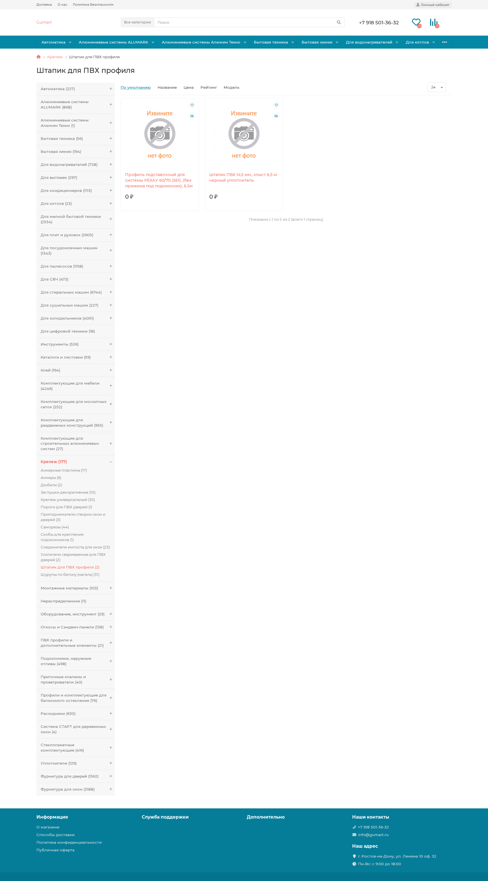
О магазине (47, 827)
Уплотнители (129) (59, 763)
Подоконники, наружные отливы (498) (66, 661)
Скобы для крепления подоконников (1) (62, 537)
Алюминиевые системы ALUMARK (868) (65, 104)
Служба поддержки (165, 817)
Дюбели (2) (51, 485)
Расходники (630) (58, 713)
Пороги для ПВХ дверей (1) (66, 507)
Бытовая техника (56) (62, 138)
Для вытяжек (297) (59, 177)
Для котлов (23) (56, 203)
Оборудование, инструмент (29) (73, 614)
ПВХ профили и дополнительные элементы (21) (72, 643)
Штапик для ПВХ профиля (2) (70, 567)
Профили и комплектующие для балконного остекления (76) (73, 698)
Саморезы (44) (55, 527)
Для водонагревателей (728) (69, 164)
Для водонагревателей (369, 42)
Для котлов (417, 42)
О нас (62, 4)
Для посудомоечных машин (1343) (69, 250)
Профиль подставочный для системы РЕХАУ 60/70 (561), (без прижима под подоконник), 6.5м (159, 180)
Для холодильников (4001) (67, 318)
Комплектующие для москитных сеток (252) (73, 404)
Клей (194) (50, 370)
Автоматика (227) (58, 88)
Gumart (44, 22)
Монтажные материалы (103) (69, 588)
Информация (52, 817)
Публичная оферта (55, 850)
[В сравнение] (192, 116)
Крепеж (54, 57)
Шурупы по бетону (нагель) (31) (70, 574)
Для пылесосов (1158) (62, 266)
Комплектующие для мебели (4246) (70, 386)
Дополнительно (266, 817)
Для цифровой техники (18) (68, 331)
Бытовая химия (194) (61, 151)
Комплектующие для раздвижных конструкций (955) (72, 423)
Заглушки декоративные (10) (68, 492)
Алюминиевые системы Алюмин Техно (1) (65, 123)
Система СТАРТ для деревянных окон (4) (73, 729)
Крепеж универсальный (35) (68, 499)
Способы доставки (55, 834)
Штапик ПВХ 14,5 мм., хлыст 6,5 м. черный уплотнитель (243, 177)
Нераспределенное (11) (63, 601)
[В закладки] (192, 105)
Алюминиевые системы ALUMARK (113, 42)
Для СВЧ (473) (55, 279)
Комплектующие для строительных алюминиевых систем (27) (70, 443)
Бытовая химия (317, 42)
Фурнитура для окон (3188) (68, 789)
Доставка (44, 4)
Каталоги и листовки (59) (66, 357)
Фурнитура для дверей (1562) (70, 776)
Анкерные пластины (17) (64, 470)
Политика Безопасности (93, 4)
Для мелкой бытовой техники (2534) (71, 219)
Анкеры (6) (51, 477)
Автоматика (54, 42)
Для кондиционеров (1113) (66, 190)
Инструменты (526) (60, 344)
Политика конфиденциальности (69, 842)
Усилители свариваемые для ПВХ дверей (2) (73, 557)
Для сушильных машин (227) (70, 305)
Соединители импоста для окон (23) (75, 547)
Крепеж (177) (54, 461)
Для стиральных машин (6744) (71, 292)
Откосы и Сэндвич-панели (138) (72, 627)
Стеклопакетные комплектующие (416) (62, 747)
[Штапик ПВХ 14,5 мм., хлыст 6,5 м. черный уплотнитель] (244, 135)
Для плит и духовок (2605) (67, 235)
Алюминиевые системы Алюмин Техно (201, 42)
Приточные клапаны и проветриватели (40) (63, 679)
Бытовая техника (271, 42)
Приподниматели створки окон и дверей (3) (73, 517)
